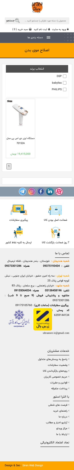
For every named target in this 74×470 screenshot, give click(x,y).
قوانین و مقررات (58, 383)
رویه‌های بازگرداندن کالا (55, 371)
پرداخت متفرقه (59, 388)
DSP (59, 76)
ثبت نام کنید (40, 29)
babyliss (57, 83)
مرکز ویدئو (61, 428)
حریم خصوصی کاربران (55, 377)
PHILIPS (57, 89)
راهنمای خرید (60, 411)
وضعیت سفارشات (57, 365)
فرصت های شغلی (57, 405)
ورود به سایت (59, 29)
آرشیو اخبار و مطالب (56, 422)
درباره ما (63, 417)
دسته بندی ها (35, 37)
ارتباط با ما (61, 434)
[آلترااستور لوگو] (37, 7)
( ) (20, 29)
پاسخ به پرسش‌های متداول (52, 359)
